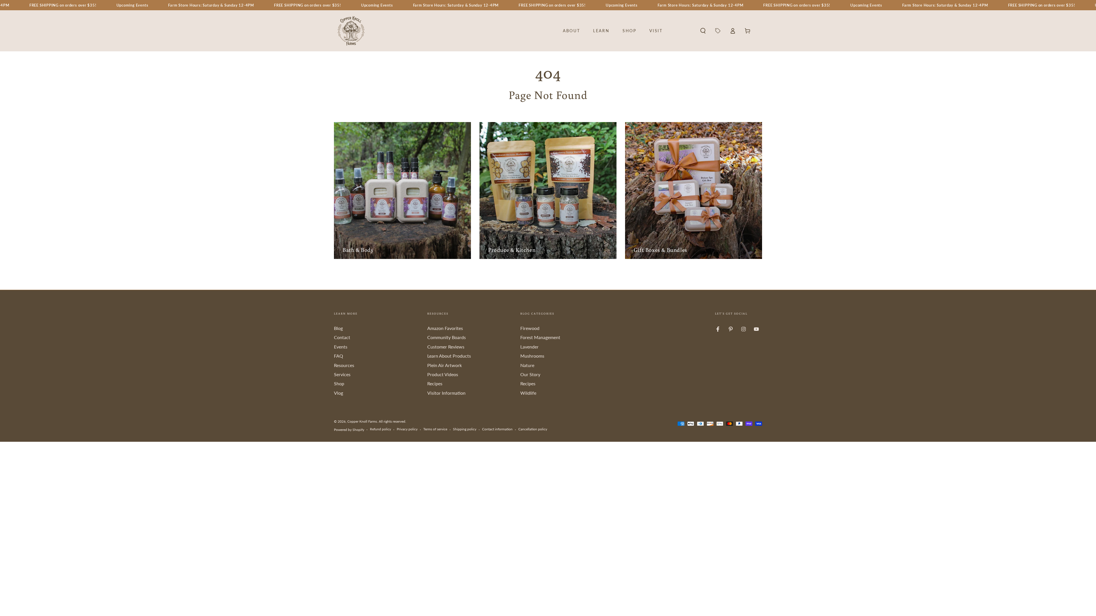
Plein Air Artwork (444, 365)
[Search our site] (703, 31)
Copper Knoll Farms (362, 421)
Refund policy (380, 429)
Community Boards (446, 337)
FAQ (338, 355)
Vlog (338, 393)
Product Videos (442, 374)
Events (340, 346)
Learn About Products (449, 355)
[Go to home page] (351, 31)
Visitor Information (446, 393)
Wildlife (528, 393)
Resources (344, 365)
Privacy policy (407, 429)
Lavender (529, 346)
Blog (338, 328)
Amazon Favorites (445, 328)
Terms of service (435, 429)
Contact (342, 337)
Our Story (530, 374)
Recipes (434, 383)
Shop (339, 383)
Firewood (529, 328)
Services (342, 374)
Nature (527, 365)
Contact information (497, 429)
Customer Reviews (445, 346)
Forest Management (540, 337)
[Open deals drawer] (717, 31)
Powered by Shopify (349, 429)
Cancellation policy (532, 429)
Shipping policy (464, 429)
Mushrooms (532, 355)
